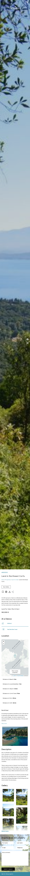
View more (4, 723)
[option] (15, 284)
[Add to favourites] (3, 592)
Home (3, 579)
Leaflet (14, 675)
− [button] (3, 643)
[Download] (9, 592)
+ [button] (3, 641)
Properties (8, 579)
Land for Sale (15, 579)
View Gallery (6, 587)
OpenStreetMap (20, 675)
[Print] (6, 592)
